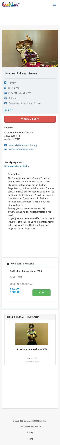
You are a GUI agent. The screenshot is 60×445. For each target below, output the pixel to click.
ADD (41, 292)
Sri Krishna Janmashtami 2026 (26, 271)
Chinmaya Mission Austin (16, 166)
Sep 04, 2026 (16, 277)
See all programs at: (14, 162)
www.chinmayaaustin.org (20, 149)
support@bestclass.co (31, 426)
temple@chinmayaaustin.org (22, 145)
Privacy (30, 432)
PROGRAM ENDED (30, 119)
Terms (30, 438)
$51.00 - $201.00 (15, 290)
